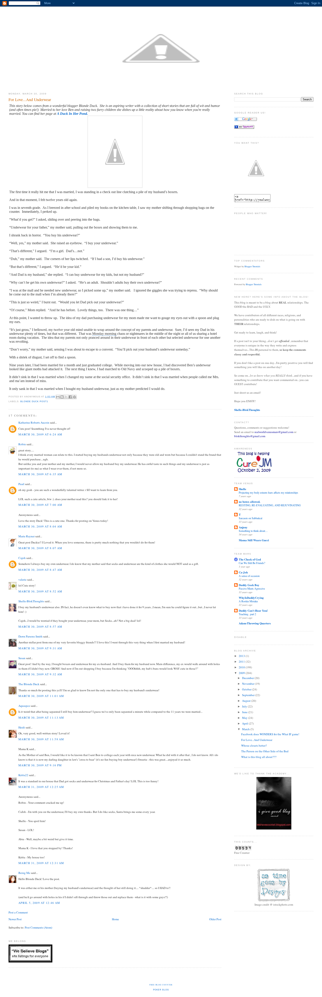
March (246, 729)
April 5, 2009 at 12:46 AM (39, 903)
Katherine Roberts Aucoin (33, 422)
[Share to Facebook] (70, 397)
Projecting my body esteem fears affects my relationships (268, 492)
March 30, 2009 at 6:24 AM (40, 434)
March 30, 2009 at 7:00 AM (40, 505)
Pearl (21, 484)
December (248, 678)
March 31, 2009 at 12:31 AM (41, 863)
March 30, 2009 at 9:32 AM (40, 674)
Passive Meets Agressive (252, 588)
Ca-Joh (243, 572)
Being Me (24, 873)
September (248, 695)
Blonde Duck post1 (34, 401)
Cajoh (22, 558)
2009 (242, 673)
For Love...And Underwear (256, 740)
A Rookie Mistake (248, 601)
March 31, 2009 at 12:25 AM (41, 787)
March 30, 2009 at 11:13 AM (41, 717)
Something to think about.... (253, 531)
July (245, 706)
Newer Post (15, 919)
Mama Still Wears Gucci (254, 540)
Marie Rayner (26, 536)
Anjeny (243, 527)
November (248, 684)
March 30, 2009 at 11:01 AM (41, 696)
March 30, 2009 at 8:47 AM (40, 570)
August (246, 701)
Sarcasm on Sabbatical (250, 518)
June (245, 712)
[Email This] (58, 397)
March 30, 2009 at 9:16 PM (40, 765)
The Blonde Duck (28, 684)
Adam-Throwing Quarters (255, 623)
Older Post (215, 919)
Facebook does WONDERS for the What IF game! (270, 734)
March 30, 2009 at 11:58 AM (41, 739)
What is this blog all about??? (258, 757)
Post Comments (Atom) (38, 927)
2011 (242, 662)
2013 (242, 656)
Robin (22, 444)
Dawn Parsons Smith (30, 636)
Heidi (21, 727)
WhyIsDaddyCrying (251, 597)
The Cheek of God (250, 559)
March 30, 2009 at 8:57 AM (40, 627)
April (245, 723)
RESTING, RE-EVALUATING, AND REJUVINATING (270, 505)
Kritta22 (23, 775)
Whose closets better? (254, 745)
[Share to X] (66, 397)
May (245, 718)
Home (115, 919)
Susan (21, 658)
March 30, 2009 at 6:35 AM (40, 474)
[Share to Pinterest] (74, 397)
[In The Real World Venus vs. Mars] (244, 128)
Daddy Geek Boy (249, 585)
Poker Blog (161, 990)
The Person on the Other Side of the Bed (264, 751)
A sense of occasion (249, 576)
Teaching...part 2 (247, 614)
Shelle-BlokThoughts (31, 601)
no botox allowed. (249, 501)
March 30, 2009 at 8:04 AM (40, 526)
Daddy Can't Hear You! (253, 610)
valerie (22, 579)
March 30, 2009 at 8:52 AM (40, 591)
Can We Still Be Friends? (252, 563)
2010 (242, 667)
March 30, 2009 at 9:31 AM (40, 648)
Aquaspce (24, 706)
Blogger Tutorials (252, 266)
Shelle (242, 489)
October (247, 689)
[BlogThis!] (62, 397)
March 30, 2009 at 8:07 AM (40, 548)
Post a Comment (18, 912)
